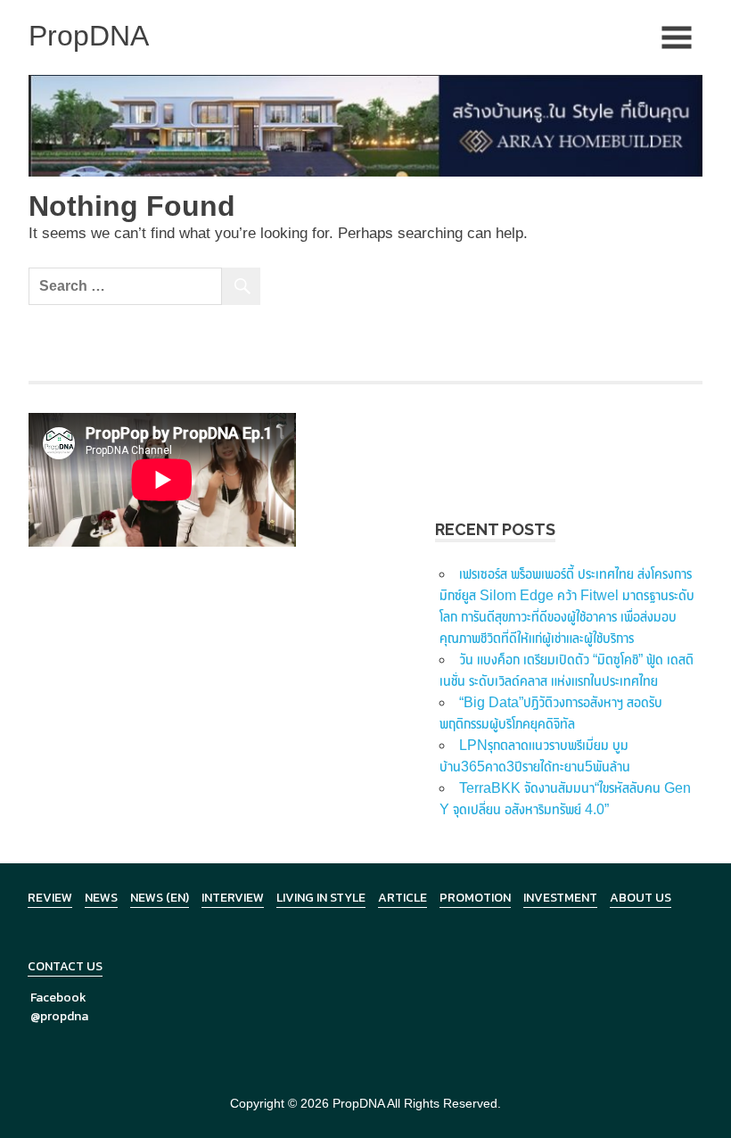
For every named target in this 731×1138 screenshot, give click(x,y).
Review (50, 897)
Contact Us (65, 966)
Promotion (475, 897)
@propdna (59, 1016)
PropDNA (358, 1103)
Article (402, 897)
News (101, 897)
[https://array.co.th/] (365, 124)
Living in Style (321, 897)
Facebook (58, 997)
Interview (232, 897)
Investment (560, 897)
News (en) (159, 897)
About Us (640, 897)
